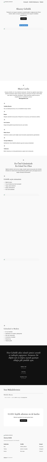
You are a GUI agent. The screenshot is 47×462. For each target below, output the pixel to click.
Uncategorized (24, 397)
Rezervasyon (23, 420)
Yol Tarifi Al (23, 18)
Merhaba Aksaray (8, 395)
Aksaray (5, 457)
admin (16, 397)
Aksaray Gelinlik (8, 437)
